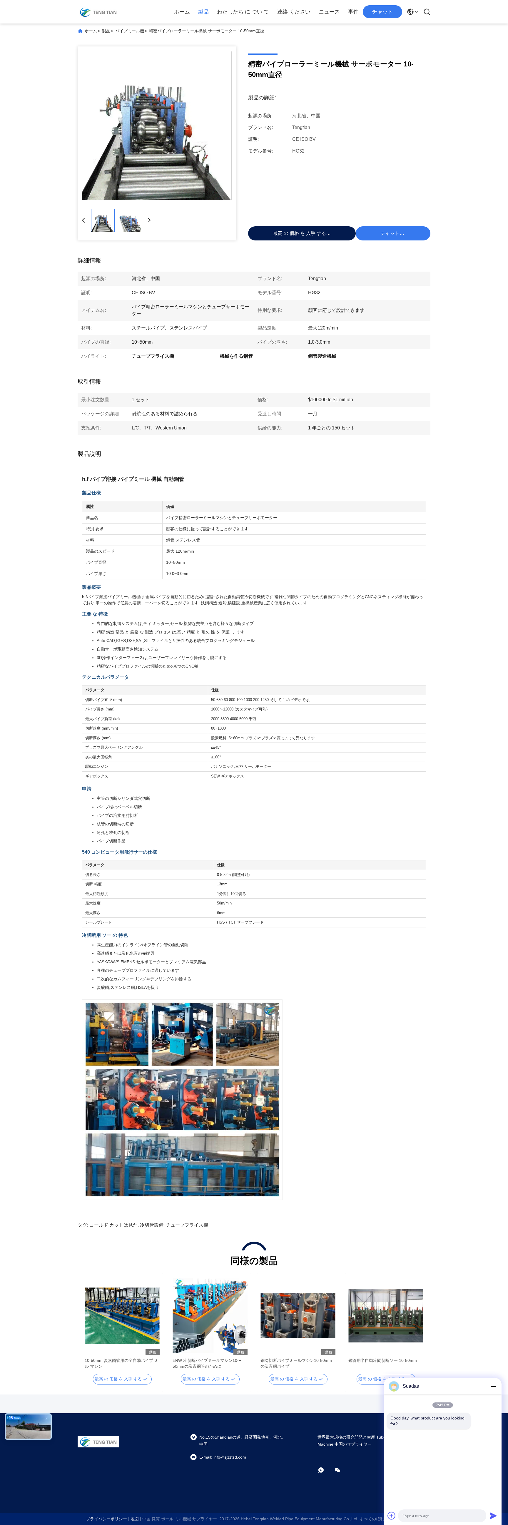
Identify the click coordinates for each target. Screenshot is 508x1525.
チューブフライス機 (187, 1225)
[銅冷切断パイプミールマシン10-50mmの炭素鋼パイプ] (297, 1315)
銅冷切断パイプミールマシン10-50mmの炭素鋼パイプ (296, 1363)
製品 (203, 11)
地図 (135, 1518)
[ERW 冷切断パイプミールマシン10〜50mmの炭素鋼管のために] (210, 1315)
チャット (382, 12)
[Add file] (391, 1515)
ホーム (182, 11)
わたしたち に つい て (243, 11)
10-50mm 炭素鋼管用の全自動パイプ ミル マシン (121, 1363)
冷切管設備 (151, 1225)
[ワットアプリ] (325, 1470)
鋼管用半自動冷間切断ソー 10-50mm (382, 1360)
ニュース (329, 11)
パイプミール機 (129, 31)
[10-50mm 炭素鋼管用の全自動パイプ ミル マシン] (122, 1315)
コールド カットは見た (113, 1225)
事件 (353, 11)
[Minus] (493, 1386)
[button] (92, 1326)
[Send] (493, 1515)
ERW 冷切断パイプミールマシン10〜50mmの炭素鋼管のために (207, 1363)
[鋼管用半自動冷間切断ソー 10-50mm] (385, 1315)
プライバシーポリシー (106, 1518)
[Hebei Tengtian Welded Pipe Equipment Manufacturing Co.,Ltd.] (98, 11)
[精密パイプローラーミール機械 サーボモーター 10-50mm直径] (157, 126)
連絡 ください (293, 11)
